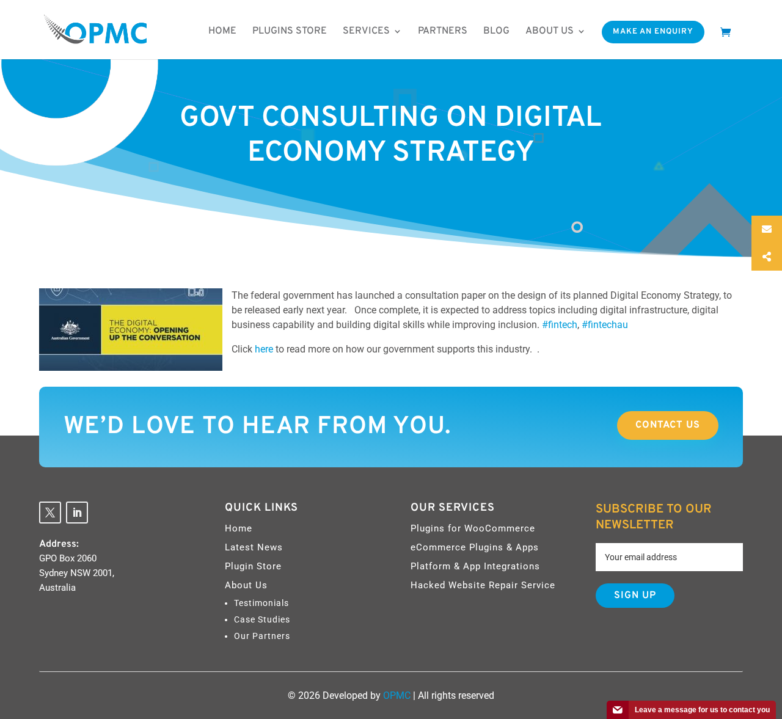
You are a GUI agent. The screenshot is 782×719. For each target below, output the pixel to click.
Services (366, 31)
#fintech (559, 324)
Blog (496, 31)
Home (222, 31)
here (265, 349)
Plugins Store (289, 31)
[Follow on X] (50, 513)
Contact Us (667, 425)
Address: (59, 544)
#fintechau (605, 324)
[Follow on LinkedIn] (77, 513)
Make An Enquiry (653, 32)
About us (549, 31)
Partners (442, 31)
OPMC (397, 695)
